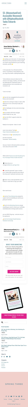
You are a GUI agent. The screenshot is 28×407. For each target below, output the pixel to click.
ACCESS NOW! (14, 271)
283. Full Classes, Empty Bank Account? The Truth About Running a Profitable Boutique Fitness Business (13, 338)
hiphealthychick (17, 134)
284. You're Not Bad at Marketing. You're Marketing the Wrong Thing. (12, 330)
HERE (15, 146)
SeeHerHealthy (12, 139)
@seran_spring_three (13, 165)
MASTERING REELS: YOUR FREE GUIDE (14, 316)
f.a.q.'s (3, 365)
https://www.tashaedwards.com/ (11, 132)
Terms (5, 399)
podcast (4, 24)
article (3, 348)
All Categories (4, 362)
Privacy (10, 399)
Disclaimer (16, 399)
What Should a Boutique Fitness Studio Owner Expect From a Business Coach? (14, 346)
